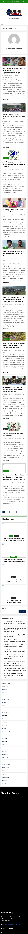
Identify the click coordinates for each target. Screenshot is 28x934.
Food (4, 718)
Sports (5, 774)
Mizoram (5, 751)
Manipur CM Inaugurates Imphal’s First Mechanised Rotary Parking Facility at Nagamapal (13, 675)
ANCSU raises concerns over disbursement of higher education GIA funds (13, 164)
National (5, 757)
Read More (5, 99)
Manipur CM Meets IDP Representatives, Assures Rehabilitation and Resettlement (12, 1)
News (4, 761)
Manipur (16, 536)
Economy (5, 706)
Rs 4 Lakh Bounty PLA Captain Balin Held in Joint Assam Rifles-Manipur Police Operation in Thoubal (14, 656)
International (6, 732)
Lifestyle (5, 738)
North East (14, 556)
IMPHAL (11, 536)
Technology (6, 777)
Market (5, 745)
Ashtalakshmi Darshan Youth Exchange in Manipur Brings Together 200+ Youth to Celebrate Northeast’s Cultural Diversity (14, 663)
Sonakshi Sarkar (8, 75)
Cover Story (6, 699)
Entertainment (6, 712)
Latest (4, 735)
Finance (5, 715)
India (4, 728)
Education (5, 709)
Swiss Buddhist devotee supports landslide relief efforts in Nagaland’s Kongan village (13, 71)
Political (5, 771)
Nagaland (6, 64)
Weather (5, 780)
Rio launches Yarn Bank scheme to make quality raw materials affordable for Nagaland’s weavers (13, 477)
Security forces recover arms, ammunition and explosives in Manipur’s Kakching (12, 389)
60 (18, 512)
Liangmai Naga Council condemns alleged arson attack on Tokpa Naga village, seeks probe (13, 345)
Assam (5, 689)
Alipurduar (5, 686)
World (4, 784)
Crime (4, 702)
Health (5, 722)
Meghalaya (6, 748)
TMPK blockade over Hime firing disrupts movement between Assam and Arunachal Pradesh (13, 300)
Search (4, 608)
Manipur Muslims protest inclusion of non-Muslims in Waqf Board (13, 116)
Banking (5, 693)
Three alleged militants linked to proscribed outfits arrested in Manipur (13, 254)
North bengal (6, 764)
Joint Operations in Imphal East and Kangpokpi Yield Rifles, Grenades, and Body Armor (14, 540)
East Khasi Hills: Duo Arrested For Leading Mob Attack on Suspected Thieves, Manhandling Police (14, 561)
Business (5, 696)
